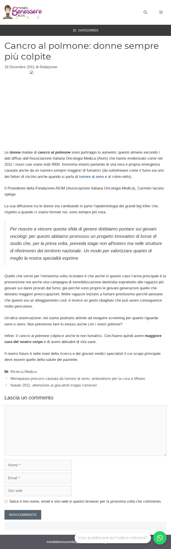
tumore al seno (91, 177)
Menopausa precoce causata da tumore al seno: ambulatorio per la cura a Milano (77, 378)
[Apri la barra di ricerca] (145, 12)
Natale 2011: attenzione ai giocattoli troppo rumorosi (53, 385)
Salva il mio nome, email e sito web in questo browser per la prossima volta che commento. (85, 501)
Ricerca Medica (23, 372)
